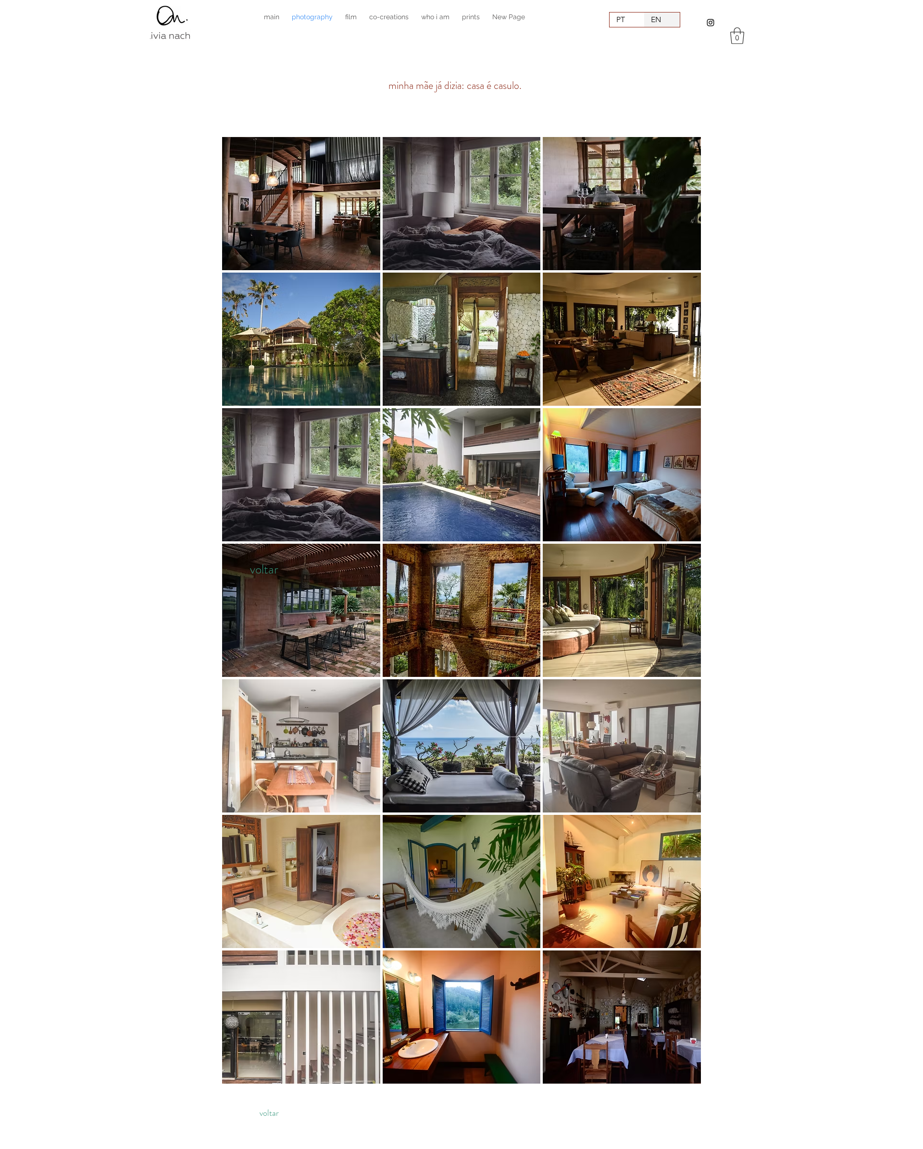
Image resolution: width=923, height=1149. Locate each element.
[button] (737, 35)
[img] (301, 203)
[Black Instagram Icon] (710, 22)
